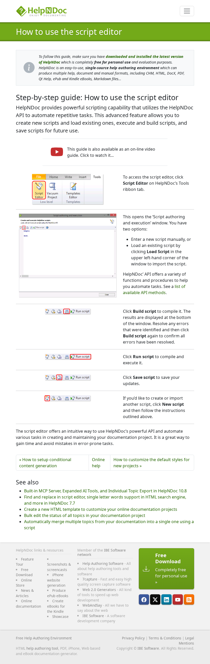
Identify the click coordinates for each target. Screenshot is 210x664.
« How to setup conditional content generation (45, 463)
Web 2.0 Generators (99, 589)
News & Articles (25, 593)
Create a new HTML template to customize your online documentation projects (100, 509)
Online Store (24, 583)
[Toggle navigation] (187, 11)
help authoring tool (42, 648)
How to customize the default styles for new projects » (151, 463)
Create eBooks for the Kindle (56, 606)
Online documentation (28, 603)
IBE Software (93, 615)
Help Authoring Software (102, 563)
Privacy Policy (133, 638)
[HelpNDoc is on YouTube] (178, 599)
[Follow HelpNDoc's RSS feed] (189, 599)
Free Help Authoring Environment (44, 638)
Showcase (60, 616)
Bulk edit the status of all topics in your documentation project (84, 515)
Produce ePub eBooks (57, 593)
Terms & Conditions (165, 638)
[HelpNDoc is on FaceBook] (144, 599)
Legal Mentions (186, 641)
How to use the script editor (69, 31)
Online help (98, 463)
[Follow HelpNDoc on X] (155, 599)
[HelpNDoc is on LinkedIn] (166, 599)
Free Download (24, 572)
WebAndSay (92, 605)
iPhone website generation (56, 580)
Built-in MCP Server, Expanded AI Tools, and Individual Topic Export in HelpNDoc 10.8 (105, 491)
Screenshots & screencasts (59, 567)
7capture (89, 579)
